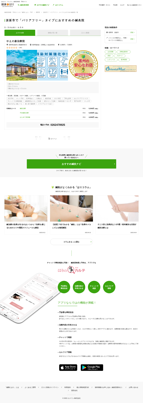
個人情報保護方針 (83, 387)
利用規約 (67, 387)
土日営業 (110, 52)
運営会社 (74, 390)
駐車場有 (124, 59)
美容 (109, 55)
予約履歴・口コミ (104, 5)
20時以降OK (124, 52)
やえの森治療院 (15, 41)
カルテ (122, 5)
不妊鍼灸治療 (24, 113)
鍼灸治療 (23, 108)
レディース (111, 59)
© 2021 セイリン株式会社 (71, 398)
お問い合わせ (133, 387)
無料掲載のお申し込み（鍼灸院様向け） (109, 387)
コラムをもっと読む (71, 242)
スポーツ (120, 55)
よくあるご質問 (30, 387)
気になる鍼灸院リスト (134, 5)
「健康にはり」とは (12, 387)
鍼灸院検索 (24, 5)
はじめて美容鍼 (25, 117)
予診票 (115, 5)
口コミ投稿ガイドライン (50, 387)
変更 (131, 32)
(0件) (20, 47)
